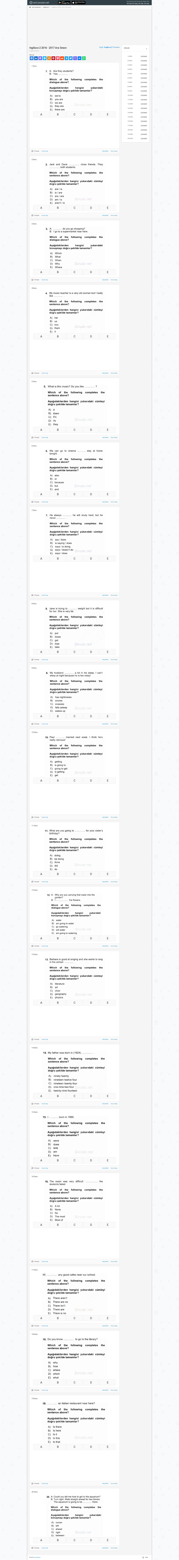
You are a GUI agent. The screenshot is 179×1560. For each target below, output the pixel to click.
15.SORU (137, 117)
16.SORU (137, 121)
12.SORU (137, 104)
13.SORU (137, 108)
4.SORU (137, 69)
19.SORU (137, 134)
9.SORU (137, 91)
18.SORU (137, 130)
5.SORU (137, 73)
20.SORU (137, 138)
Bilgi (146, 1557)
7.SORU (137, 82)
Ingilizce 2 (46, 7)
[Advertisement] (89, 25)
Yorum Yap (45, 151)
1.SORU (137, 56)
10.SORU (137, 95)
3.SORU (137, 65)
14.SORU (137, 112)
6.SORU (137, 78)
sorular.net (37, 1557)
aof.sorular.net (36, 7)
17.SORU (137, 125)
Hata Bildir (105, 151)
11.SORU (137, 99)
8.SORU (137, 86)
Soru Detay (114, 151)
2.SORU (137, 60)
